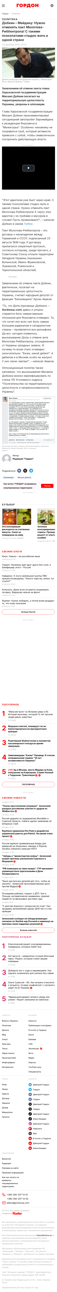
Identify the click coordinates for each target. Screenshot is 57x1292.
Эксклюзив (33, 1048)
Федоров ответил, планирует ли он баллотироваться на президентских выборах (27, 729)
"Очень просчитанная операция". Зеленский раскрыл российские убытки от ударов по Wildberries (26, 808)
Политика (16, 13)
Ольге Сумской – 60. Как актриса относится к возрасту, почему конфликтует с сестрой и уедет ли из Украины (31, 985)
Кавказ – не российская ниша (21, 556)
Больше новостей (28, 930)
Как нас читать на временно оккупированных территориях (10, 1181)
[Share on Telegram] (31, 471)
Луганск (6, 1117)
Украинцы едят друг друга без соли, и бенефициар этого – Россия (26, 566)
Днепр (5, 1107)
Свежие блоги (12, 551)
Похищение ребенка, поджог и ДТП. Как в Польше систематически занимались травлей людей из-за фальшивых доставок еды (25, 896)
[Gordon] (27, 5)
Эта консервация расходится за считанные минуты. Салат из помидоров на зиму (16, 530)
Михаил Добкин (24, 477)
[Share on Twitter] (25, 471)
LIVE (30, 1044)
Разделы (32, 1015)
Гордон (5, 13)
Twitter (28, 223)
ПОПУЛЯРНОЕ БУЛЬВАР (17, 937)
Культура (6, 1044)
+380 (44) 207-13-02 (17, 1198)
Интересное (7, 1067)
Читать (47, 486)
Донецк (5, 1098)
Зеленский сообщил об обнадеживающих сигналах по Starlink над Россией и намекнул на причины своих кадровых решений (27, 921)
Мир (4, 1035)
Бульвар (8, 504)
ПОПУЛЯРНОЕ (10, 704)
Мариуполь (7, 1112)
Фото (30, 1053)
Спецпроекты (34, 1072)
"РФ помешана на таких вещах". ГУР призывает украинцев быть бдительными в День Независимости (27, 871)
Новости (6, 1015)
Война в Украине (10, 1021)
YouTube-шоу (34, 1067)
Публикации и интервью (39, 1025)
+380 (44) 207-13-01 (17, 1194)
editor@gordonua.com (18, 1202)
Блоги (31, 1035)
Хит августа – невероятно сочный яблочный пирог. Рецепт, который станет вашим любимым (31, 959)
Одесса (5, 1094)
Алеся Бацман (39, 1119)
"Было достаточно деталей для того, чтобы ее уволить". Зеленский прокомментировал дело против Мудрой (26, 884)
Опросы (32, 1062)
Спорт (5, 1039)
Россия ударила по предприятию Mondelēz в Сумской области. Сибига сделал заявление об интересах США (27, 821)
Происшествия (9, 1058)
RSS (35, 1133)
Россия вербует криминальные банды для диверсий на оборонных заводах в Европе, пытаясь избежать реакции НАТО (24, 846)
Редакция (6, 1163)
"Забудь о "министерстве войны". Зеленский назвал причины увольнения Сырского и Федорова (26, 859)
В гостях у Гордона (37, 1030)
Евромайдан (9, 477)
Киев (4, 1084)
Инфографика (8, 1062)
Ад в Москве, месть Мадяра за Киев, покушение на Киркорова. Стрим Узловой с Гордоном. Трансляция (30, 772)
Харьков (6, 1103)
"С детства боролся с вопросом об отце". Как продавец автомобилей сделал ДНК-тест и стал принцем (27, 909)
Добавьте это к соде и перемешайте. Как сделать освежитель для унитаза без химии (31, 971)
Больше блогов (28, 612)
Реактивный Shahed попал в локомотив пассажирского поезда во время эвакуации (29, 743)
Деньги (5, 1030)
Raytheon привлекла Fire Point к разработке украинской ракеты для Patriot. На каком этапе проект (27, 833)
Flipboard (37, 1128)
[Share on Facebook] (19, 471)
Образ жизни (8, 1053)
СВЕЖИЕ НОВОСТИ (14, 797)
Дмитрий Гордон (41, 1084)
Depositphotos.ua (44, 1235)
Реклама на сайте (10, 1168)
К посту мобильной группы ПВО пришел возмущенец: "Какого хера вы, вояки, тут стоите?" (28, 578)
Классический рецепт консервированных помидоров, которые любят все (29, 945)
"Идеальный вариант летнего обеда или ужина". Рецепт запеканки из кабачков (28, 998)
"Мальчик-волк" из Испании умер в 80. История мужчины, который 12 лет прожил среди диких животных (30, 714)
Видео (31, 1058)
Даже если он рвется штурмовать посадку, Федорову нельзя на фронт (25, 591)
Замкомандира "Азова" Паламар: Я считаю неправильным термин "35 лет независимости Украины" (31, 758)
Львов (5, 1089)
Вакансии (6, 1159)
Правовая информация (13, 1172)
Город (5, 1079)
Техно (5, 1048)
